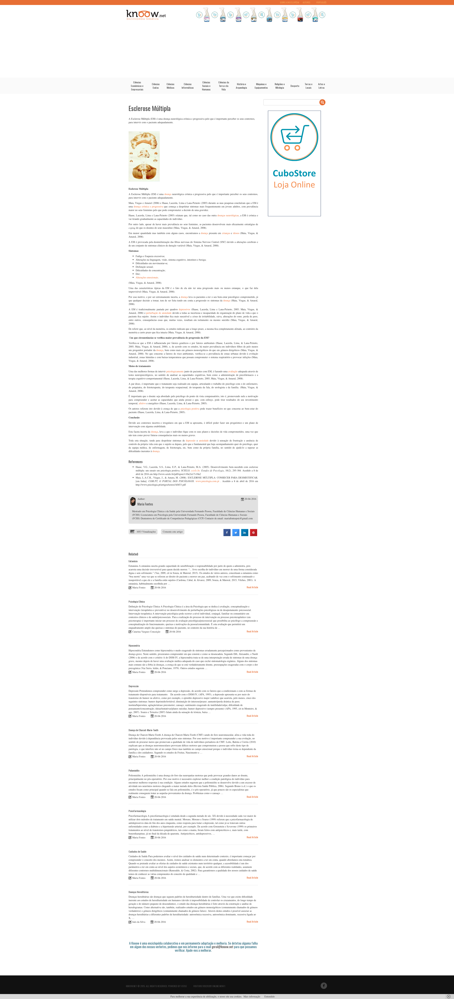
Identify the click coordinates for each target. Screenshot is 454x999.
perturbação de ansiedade (158, 313)
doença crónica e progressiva (148, 206)
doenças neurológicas (228, 215)
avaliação (232, 371)
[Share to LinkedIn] (244, 535)
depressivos (184, 309)
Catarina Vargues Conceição (146, 631)
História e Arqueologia (241, 85)
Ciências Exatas (156, 85)
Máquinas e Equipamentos (261, 85)
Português (321, 2)
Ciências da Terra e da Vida (223, 85)
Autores (306, 2)
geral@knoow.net (222, 946)
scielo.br (195, 470)
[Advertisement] (227, 51)
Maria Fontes (145, 504)
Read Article (252, 587)
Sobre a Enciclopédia (289, 2)
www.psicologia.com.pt (207, 481)
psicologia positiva (190, 408)
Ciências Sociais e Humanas (206, 85)
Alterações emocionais (147, 277)
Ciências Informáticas (188, 85)
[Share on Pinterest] (253, 535)
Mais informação (251, 996)
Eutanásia (133, 561)
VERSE (184, 986)
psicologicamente (175, 371)
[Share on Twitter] (235, 535)
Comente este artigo (173, 531)
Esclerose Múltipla (150, 108)
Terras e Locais (308, 85)
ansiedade (204, 440)
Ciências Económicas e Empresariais (137, 85)
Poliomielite (134, 770)
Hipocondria (134, 645)
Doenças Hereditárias (139, 892)
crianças (226, 233)
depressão (190, 440)
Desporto (294, 86)
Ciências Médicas (170, 85)
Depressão (134, 686)
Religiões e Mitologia (280, 85)
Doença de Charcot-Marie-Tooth (143, 730)
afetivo (142, 403)
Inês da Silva (138, 921)
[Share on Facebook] (227, 535)
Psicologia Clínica (137, 601)
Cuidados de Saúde (137, 851)
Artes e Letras (321, 85)
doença (167, 194)
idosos (236, 233)
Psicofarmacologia (137, 811)
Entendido (269, 996)
